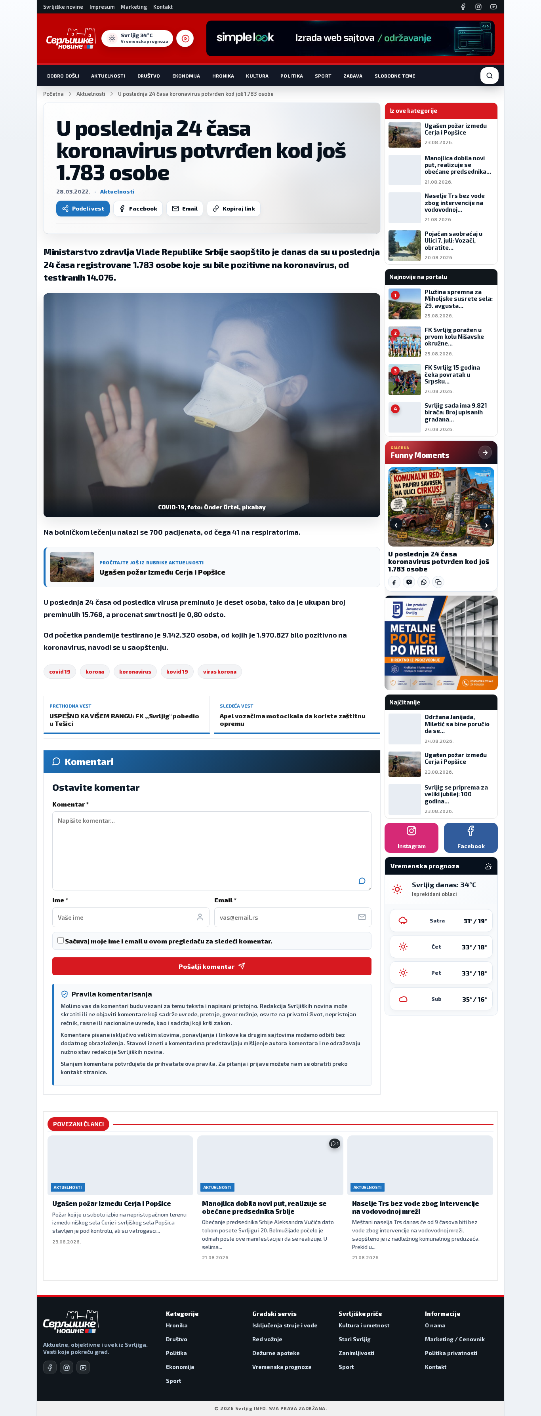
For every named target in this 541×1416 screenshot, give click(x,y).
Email (190, 208)
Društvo (148, 75)
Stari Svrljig (355, 1339)
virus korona (219, 671)
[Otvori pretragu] (489, 75)
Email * (225, 900)
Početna (53, 94)
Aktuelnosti (108, 75)
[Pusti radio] (185, 38)
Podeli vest (88, 208)
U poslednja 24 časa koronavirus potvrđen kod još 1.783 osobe (438, 561)
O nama (435, 1325)
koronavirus (135, 671)
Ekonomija (186, 75)
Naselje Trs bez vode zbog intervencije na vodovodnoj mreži (415, 1207)
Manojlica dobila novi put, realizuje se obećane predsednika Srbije (264, 1207)
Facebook (143, 208)
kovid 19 (177, 671)
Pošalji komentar (206, 966)
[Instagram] (478, 6)
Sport (323, 75)
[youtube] (83, 1367)
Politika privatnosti (451, 1353)
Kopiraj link (239, 208)
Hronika (223, 75)
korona (95, 671)
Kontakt (163, 7)
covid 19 (59, 671)
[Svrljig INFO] (71, 38)
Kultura (257, 75)
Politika (291, 75)
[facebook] (50, 1367)
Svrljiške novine (63, 7)
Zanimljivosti (356, 1353)
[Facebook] (463, 6)
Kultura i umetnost (364, 1325)
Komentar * (70, 804)
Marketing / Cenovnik (455, 1339)
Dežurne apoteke (276, 1353)
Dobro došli (63, 75)
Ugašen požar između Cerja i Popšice (111, 1203)
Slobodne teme (395, 75)
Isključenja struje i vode (285, 1325)
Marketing (134, 7)
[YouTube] (493, 6)
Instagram (412, 846)
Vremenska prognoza (282, 1366)
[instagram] (66, 1367)
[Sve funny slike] (485, 452)
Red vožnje (267, 1339)
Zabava (353, 75)
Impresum (102, 7)
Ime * (60, 900)
